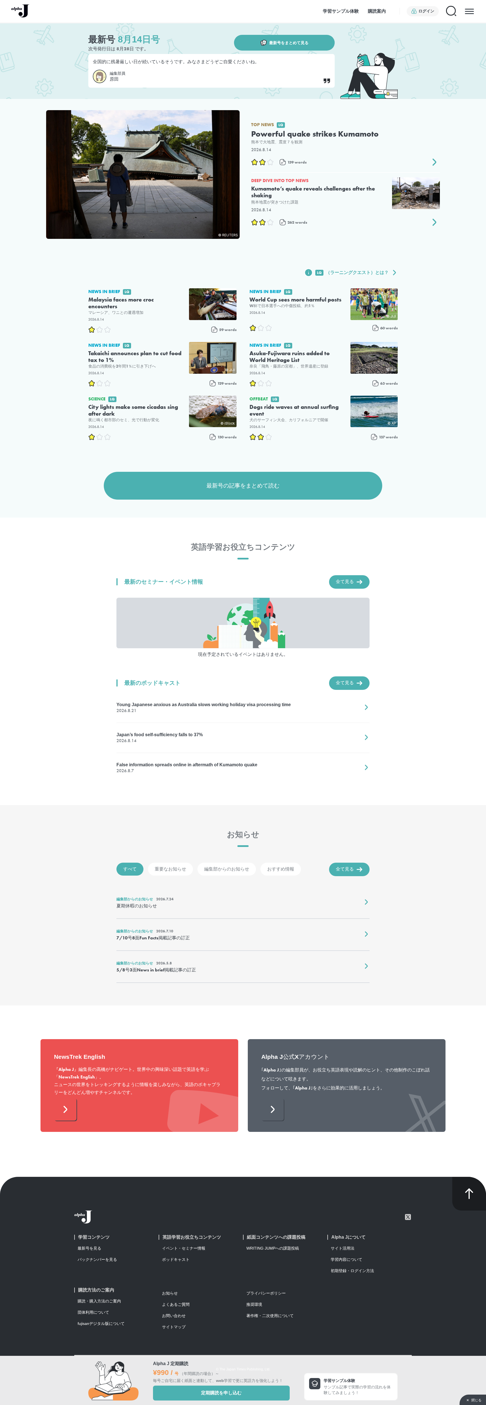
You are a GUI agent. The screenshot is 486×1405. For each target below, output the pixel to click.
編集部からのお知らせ (226, 869)
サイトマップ (174, 1327)
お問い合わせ (174, 1315)
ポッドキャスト (176, 1259)
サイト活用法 (342, 1248)
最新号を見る (89, 1248)
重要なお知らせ (170, 869)
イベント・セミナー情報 (183, 1248)
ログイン (426, 10)
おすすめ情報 (280, 869)
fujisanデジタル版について (101, 1323)
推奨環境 (254, 1304)
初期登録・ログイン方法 (352, 1270)
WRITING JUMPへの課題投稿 (272, 1248)
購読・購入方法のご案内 (99, 1301)
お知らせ (170, 1293)
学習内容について (346, 1259)
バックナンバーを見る (97, 1259)
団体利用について (93, 1312)
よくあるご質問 (176, 1304)
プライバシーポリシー (266, 1293)
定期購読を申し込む (221, 1392)
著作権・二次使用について (270, 1315)
